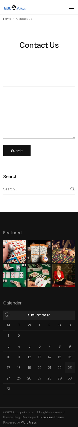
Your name (39, 63)
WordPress (29, 422)
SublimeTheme (53, 417)
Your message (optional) (39, 124)
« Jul (7, 314)
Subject (39, 98)
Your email (39, 81)
